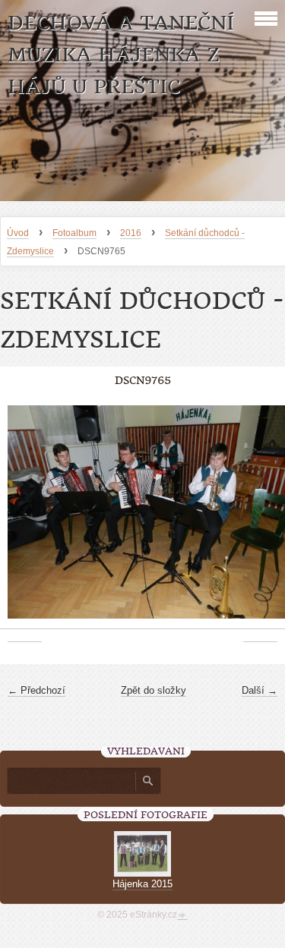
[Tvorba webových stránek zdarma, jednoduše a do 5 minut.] (182, 916)
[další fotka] (260, 520)
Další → (259, 690)
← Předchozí (36, 690)
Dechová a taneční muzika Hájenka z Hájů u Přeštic (121, 55)
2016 (130, 233)
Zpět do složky (153, 690)
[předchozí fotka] (25, 520)
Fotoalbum (74, 233)
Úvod (18, 233)
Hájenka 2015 (142, 884)
